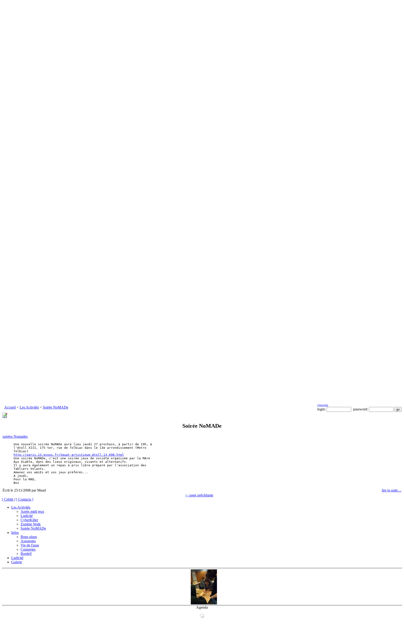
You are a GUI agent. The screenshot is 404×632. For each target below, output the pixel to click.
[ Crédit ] (8, 499)
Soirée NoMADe (55, 407)
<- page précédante (199, 495)
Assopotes (28, 541)
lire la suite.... (391, 490)
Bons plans (29, 537)
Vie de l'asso (30, 545)
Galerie (16, 562)
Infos (15, 533)
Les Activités (29, 407)
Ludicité (27, 516)
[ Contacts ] (24, 499)
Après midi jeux (32, 512)
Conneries (28, 549)
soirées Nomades (15, 436)
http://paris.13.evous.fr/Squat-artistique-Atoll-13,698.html (69, 454)
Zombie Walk (31, 524)
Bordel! (26, 554)
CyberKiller (29, 520)
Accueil (10, 407)
